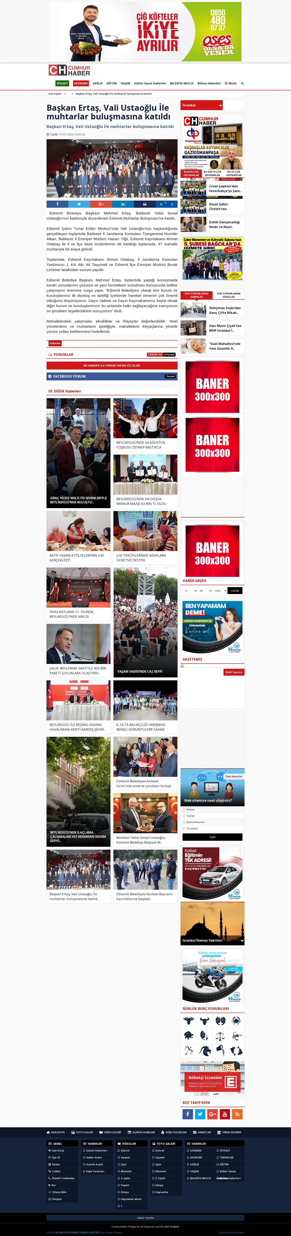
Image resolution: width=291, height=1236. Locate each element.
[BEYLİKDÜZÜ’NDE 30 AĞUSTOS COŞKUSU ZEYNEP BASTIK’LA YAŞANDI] (145, 418)
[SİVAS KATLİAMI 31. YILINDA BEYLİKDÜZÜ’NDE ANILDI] (78, 588)
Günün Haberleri (96, 1150)
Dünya (124, 1192)
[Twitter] (200, 1114)
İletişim (57, 1199)
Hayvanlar (161, 1192)
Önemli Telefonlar (63, 1178)
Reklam (190, 809)
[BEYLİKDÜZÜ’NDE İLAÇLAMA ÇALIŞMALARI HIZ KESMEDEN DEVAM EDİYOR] (78, 792)
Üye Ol (55, 1157)
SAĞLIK (194, 1164)
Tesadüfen (192, 828)
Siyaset (125, 1157)
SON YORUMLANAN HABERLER (196, 295)
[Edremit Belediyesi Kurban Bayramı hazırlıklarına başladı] (145, 870)
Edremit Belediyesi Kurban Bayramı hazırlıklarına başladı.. (144, 896)
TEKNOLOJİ (226, 1157)
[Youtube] (225, 1114)
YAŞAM (194, 1171)
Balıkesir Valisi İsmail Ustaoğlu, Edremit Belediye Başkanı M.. (141, 840)
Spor (123, 1164)
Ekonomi (125, 1171)
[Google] (212, 1114)
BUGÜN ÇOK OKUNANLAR (191, 173)
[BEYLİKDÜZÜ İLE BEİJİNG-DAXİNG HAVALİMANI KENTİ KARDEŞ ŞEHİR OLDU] (78, 700)
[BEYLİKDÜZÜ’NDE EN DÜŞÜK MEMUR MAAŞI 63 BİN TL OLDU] (145, 475)
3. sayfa (125, 1178)
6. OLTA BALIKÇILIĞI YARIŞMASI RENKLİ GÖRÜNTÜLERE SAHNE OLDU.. (140, 727)
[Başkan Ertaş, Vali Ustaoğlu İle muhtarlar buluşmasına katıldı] (78, 870)
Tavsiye (190, 815)
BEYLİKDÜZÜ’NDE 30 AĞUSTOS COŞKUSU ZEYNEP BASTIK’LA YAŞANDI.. (140, 445)
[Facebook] (188, 1114)
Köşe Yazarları (95, 1171)
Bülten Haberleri (230, 1178)
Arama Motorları (195, 822)
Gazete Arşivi (94, 1164)
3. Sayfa (160, 1178)
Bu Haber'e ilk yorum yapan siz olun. (112, 365)
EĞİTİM (224, 1164)
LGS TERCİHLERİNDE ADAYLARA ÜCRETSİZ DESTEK (141, 557)
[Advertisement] (212, 738)
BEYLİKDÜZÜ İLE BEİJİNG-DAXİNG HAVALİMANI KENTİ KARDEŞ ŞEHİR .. (77, 727)
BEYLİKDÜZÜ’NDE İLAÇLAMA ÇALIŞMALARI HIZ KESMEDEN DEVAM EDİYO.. (78, 836)
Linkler (56, 1171)
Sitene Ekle (59, 1192)
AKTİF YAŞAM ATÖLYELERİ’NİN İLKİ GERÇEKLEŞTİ (76, 557)
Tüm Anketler (233, 776)
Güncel (125, 1150)
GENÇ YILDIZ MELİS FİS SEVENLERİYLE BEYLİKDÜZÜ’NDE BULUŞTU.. (78, 500)
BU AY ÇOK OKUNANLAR (234, 173)
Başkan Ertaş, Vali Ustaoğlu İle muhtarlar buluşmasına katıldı (114, 93)
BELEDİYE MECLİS (200, 1178)
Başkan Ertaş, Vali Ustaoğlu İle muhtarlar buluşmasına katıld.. (74, 896)
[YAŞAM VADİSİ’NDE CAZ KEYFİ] (146, 622)
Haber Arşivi (94, 1157)
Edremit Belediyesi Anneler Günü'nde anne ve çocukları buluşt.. (144, 783)
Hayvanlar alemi (131, 1199)
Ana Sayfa (54, 93)
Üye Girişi (57, 1150)
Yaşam (124, 1185)
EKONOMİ (195, 1157)
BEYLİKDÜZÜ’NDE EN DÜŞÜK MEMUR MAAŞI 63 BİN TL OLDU (141, 501)
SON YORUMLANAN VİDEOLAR (228, 295)
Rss (53, 1185)
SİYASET (224, 1150)
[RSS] (237, 1114)
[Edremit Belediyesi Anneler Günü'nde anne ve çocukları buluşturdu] (145, 757)
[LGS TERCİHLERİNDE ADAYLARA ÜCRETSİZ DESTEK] (145, 531)
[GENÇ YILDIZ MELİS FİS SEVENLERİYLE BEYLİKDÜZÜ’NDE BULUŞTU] (78, 453)
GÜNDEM (195, 1150)
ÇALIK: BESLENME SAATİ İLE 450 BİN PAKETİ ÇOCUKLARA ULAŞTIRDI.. (77, 670)
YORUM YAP (155, 354)
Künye (55, 1164)
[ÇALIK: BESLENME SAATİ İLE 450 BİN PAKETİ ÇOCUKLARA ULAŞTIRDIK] (78, 644)
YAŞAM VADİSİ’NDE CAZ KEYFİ (139, 671)
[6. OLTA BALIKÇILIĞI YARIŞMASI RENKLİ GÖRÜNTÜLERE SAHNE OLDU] (145, 700)
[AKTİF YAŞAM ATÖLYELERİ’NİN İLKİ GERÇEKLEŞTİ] (78, 531)
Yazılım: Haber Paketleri (231, 1232)
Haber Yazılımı (145, 1218)
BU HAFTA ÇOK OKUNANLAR (212, 173)
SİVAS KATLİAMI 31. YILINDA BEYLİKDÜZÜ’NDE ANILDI (71, 614)
